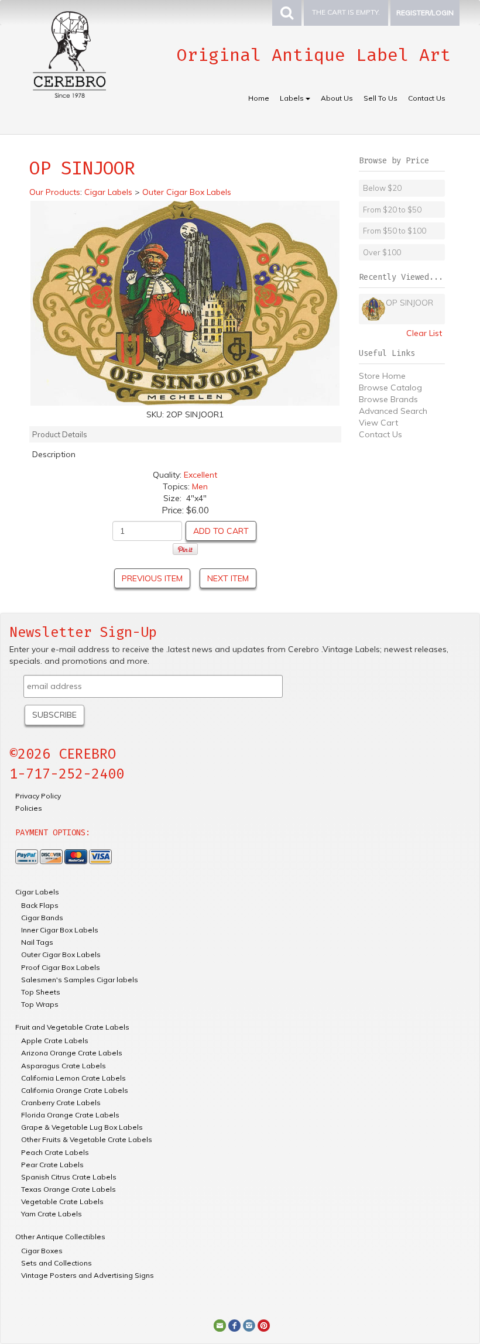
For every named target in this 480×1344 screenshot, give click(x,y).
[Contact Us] (220, 1324)
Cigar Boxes (42, 1250)
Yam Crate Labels (51, 1213)
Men (200, 486)
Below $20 (382, 188)
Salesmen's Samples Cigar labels (79, 979)
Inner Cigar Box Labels (59, 929)
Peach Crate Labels (55, 1152)
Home (258, 98)
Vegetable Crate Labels (62, 1201)
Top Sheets (40, 992)
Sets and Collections (56, 1263)
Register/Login (425, 12)
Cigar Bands (42, 917)
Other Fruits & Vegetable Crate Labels (86, 1139)
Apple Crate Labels (54, 1040)
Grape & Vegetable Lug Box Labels (82, 1127)
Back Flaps (40, 905)
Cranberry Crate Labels (61, 1102)
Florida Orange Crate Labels (70, 1114)
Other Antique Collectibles (60, 1236)
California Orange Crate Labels (74, 1090)
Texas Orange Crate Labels (68, 1189)
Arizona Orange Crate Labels (71, 1052)
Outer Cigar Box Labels (61, 954)
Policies (28, 808)
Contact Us (426, 98)
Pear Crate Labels (52, 1164)
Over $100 (382, 252)
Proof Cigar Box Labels (60, 967)
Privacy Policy (38, 795)
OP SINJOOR (409, 302)
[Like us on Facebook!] (234, 1324)
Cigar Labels (37, 891)
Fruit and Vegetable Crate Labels (72, 1027)
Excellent (200, 474)
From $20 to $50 (392, 209)
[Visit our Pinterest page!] (264, 1324)
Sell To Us (380, 98)
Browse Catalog (390, 387)
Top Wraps (40, 1004)
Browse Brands (388, 399)
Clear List (424, 333)
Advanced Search (393, 411)
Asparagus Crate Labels (63, 1065)
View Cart (378, 422)
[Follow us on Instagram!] (249, 1324)
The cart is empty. (346, 12)
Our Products (54, 192)
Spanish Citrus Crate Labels (68, 1176)
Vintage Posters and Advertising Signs (87, 1275)
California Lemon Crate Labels (73, 1078)
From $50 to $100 (394, 230)
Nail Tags (37, 942)
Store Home (382, 376)
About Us (337, 98)
